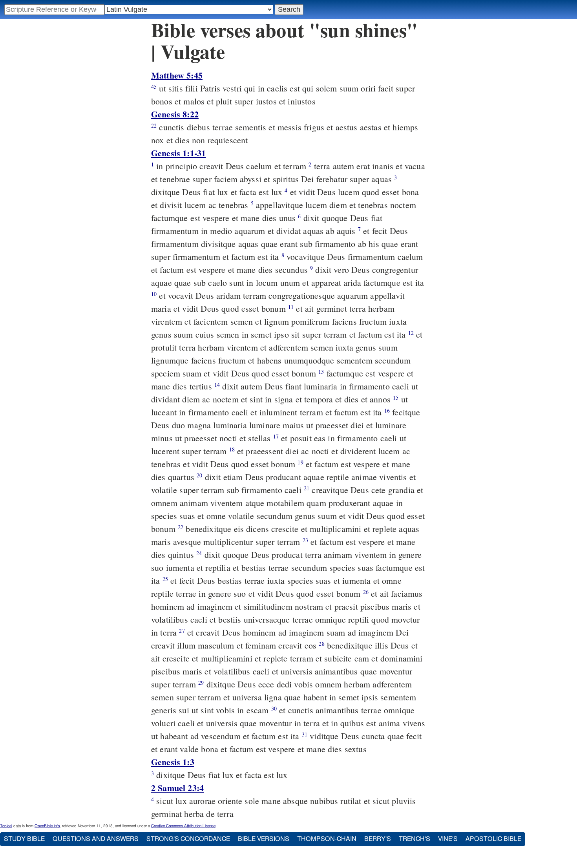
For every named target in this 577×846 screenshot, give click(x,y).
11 (291, 307)
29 (201, 682)
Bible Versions (263, 839)
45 (154, 86)
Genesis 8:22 (175, 114)
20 (199, 475)
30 (274, 708)
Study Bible (24, 839)
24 (199, 553)
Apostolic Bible (493, 839)
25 (165, 579)
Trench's (414, 839)
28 (321, 643)
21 (306, 488)
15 (395, 397)
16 (387, 410)
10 (154, 294)
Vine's (448, 839)
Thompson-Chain (326, 839)
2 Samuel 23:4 (177, 787)
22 (154, 125)
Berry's (377, 839)
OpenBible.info (47, 826)
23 (305, 540)
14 (217, 384)
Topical (6, 826)
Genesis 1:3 (172, 761)
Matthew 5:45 (177, 75)
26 (366, 592)
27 (181, 630)
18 (232, 449)
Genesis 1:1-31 (178, 152)
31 (304, 734)
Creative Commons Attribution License (183, 826)
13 (321, 371)
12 (411, 332)
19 (300, 462)
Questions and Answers (96, 839)
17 (276, 436)
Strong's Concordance (188, 839)
